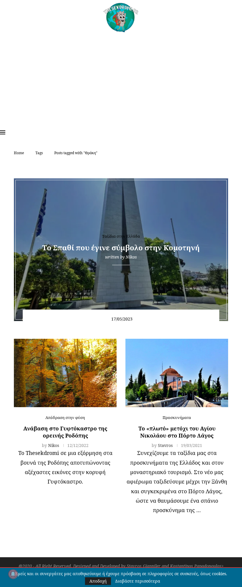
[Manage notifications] (13, 574)
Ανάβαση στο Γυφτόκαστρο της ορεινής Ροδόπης (65, 432)
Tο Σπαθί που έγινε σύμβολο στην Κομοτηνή (121, 247)
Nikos (131, 257)
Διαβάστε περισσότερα (137, 581)
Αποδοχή (98, 581)
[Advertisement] (121, 76)
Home (19, 152)
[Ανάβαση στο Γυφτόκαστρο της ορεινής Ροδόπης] (65, 373)
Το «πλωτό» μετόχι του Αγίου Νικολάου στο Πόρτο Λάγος (176, 432)
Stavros (165, 445)
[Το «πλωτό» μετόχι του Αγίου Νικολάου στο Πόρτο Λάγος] (176, 373)
